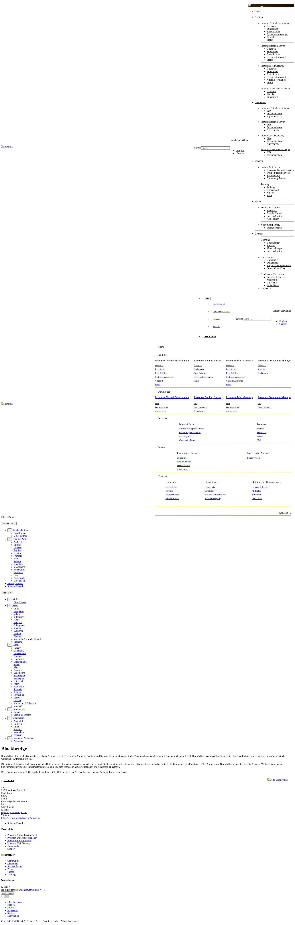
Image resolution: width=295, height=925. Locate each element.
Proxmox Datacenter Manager (275, 149)
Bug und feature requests (279, 265)
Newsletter (272, 282)
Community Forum (276, 178)
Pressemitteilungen (276, 277)
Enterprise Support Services (280, 170)
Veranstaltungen (274, 248)
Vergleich (271, 37)
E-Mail (5, 886)
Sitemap (11, 913)
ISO (269, 110)
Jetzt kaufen (210, 336)
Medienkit (272, 280)
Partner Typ (7, 523)
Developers (272, 262)
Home (258, 11)
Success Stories (274, 216)
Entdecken (272, 210)
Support (216, 319)
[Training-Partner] (9, 539)
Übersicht (271, 26)
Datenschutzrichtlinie (29, 889)
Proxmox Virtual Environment (275, 108)
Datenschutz (13, 916)
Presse (10, 869)
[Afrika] (9, 599)
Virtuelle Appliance (276, 79)
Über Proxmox (14, 902)
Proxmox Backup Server (273, 121)
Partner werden (274, 227)
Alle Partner (273, 218)
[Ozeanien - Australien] (9, 738)
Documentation (274, 113)
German (240, 153)
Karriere (271, 245)
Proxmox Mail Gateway (272, 135)
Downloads (260, 102)
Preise (270, 40)
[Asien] (9, 605)
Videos (270, 192)
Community (272, 260)
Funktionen (272, 28)
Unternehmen (273, 242)
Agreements (273, 116)
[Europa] (9, 645)
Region (5, 593)
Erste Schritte (273, 31)
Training (271, 187)
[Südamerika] (9, 718)
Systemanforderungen (277, 34)
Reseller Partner (274, 213)
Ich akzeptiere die (21, 889)
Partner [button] (162, 447)
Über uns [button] (163, 476)
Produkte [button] (163, 354)
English (240, 150)
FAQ (269, 195)
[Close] (261, 6)
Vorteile (270, 94)
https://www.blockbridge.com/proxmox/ (20, 818)
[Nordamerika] (9, 709)
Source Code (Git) (276, 268)
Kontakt (216, 326)
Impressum (12, 910)
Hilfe (207, 298)
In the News (273, 285)
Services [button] (162, 418)
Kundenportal (273, 175)
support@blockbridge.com (14, 812)
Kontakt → (266, 288)
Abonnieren (7, 893)
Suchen (197, 148)
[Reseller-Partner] (9, 530)
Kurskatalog (273, 190)
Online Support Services (279, 172)
